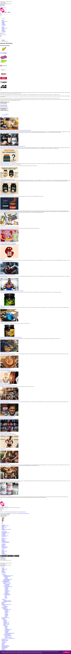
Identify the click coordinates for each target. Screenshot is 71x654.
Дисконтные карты (4, 547)
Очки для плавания (8, 635)
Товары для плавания (7, 634)
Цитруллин (6, 611)
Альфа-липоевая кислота (8, 586)
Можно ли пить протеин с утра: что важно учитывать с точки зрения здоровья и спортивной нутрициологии (15, 130)
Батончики (5, 605)
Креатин (3, 528)
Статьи (3, 649)
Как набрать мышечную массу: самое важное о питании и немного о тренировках (11, 290)
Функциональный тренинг (6, 542)
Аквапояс (6, 632)
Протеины (3, 524)
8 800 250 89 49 (2, 5)
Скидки (3, 20)
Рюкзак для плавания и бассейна (9, 638)
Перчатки (5, 622)
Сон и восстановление (5, 535)
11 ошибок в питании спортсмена (5, 463)
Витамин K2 (7, 593)
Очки (6, 627)
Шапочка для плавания (8, 637)
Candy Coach (4, 24)
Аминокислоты (6, 608)
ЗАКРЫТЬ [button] (66, 652)
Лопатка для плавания (8, 629)
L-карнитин (3, 533)
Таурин (6, 613)
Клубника (6, 578)
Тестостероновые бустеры (5, 617)
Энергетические (6, 606)
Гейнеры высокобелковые (7, 600)
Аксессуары (3, 534)
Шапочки (6, 626)
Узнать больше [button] (40, 652)
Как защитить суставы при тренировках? (6, 384)
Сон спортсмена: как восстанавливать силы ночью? (7, 274)
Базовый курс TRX (3, 448)
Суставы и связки (4, 531)
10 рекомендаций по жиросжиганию (5, 368)
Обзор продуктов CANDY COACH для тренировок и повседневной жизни (10, 337)
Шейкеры (5, 620)
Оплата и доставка (4, 21)
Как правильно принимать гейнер (5, 479)
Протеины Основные (7, 580)
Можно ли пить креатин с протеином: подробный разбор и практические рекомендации (12, 146)
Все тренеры (4, 31)
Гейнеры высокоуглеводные (7, 601)
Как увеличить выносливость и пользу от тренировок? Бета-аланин (9, 400)
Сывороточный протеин (7, 576)
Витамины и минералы (5, 525)
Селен (6, 595)
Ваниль (6, 577)
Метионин (6, 614)
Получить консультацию (3, 105)
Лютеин (6, 589)
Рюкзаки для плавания (8, 633)
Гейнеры (3, 526)
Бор (5, 598)
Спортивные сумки (6, 623)
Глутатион (6, 615)
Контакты (3, 23)
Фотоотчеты (3, 548)
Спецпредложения (4, 538)
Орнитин (6, 612)
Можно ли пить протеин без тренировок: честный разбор (8, 162)
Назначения (3, 544)
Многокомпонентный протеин (8, 579)
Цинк (6, 596)
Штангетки (5, 621)
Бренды (3, 643)
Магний (6, 597)
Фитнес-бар (3, 543)
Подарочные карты (4, 546)
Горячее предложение (5, 640)
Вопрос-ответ (4, 545)
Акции (3, 26)
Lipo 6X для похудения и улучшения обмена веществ (7, 416)
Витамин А (6, 592)
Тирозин (6, 610)
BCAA (3, 527)
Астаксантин (7, 585)
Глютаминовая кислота (5, 541)
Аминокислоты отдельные (7, 609)
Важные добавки (2, 225)
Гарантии (3, 22)
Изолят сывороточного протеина (8, 575)
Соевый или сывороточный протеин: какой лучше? (7, 179)
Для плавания (5, 625)
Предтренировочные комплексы (6, 529)
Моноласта (6, 628)
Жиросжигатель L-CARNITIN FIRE (5, 432)
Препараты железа (7, 594)
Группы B (6, 587)
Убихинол (6, 591)
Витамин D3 (7, 590)
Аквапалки (6, 631)
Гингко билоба (7, 584)
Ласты (6, 636)
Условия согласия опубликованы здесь (23, 513)
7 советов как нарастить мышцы (4, 352)
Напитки (3, 539)
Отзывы (3, 29)
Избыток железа (2, 258)
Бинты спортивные (6, 624)
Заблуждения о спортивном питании (5, 495)
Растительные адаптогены (7, 583)
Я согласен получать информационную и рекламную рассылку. (14, 513)
